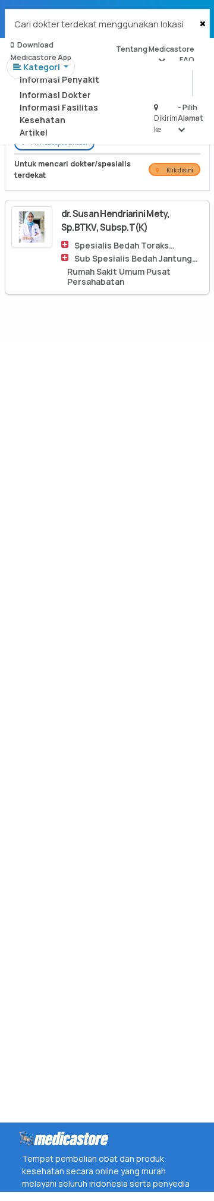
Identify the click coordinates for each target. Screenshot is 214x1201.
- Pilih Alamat (190, 112)
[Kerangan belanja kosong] (36, 21)
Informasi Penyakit (59, 79)
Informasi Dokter (55, 94)
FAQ (187, 60)
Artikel (34, 132)
